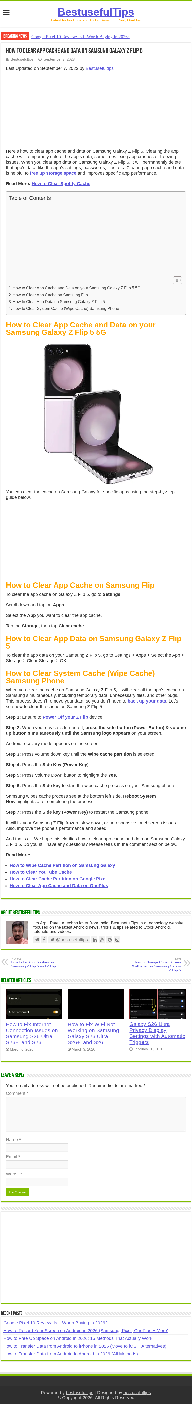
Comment (17, 1093)
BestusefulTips (96, 12)
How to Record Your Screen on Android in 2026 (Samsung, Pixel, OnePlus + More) (86, 1330)
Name (13, 1139)
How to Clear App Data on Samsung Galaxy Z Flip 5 (59, 301)
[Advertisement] (96, 111)
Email (13, 1156)
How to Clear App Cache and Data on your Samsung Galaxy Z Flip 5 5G (76, 288)
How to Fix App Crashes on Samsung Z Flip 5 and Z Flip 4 (35, 962)
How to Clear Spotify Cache (61, 183)
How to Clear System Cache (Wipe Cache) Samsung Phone (66, 308)
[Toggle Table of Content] (175, 280)
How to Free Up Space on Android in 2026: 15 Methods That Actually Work (78, 1338)
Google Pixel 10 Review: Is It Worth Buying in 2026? (81, 36)
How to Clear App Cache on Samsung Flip (51, 295)
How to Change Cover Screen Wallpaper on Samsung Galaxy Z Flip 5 (156, 964)
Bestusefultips (22, 59)
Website (14, 1173)
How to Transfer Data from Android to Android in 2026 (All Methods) (71, 1353)
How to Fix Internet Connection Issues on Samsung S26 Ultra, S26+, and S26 (32, 1033)
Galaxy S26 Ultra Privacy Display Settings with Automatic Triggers (157, 1033)
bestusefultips (80, 1392)
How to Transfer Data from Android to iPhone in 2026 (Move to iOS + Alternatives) (85, 1346)
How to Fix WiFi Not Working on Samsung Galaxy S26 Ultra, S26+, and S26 (93, 1033)
